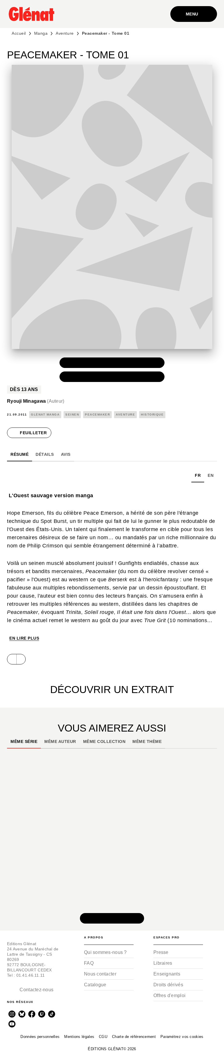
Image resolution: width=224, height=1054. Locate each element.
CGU (103, 1036)
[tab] (19, 454)
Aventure (65, 33)
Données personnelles (40, 1036)
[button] (112, 362)
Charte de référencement (134, 1036)
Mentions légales (79, 1036)
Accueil (19, 33)
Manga (41, 33)
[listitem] (12, 1014)
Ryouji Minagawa (35, 401)
